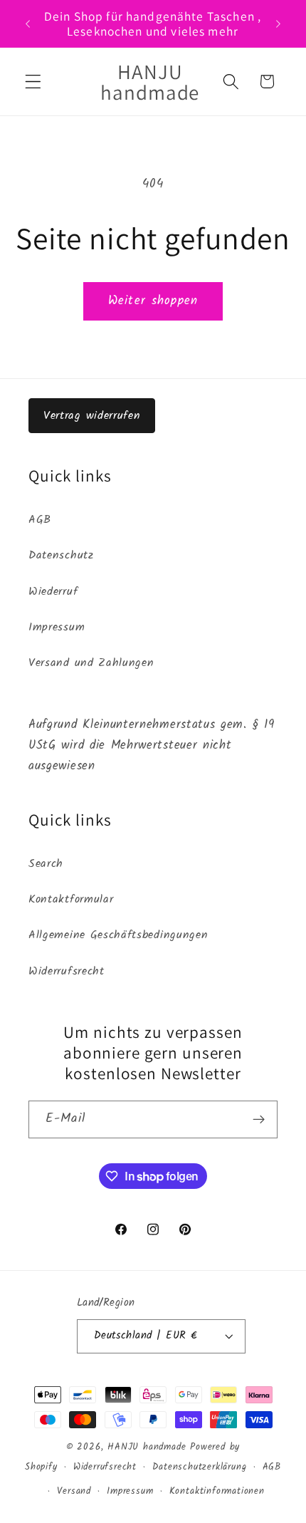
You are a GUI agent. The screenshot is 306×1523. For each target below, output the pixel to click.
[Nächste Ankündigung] (278, 23)
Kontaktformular (70, 899)
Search (45, 864)
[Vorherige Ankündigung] (27, 23)
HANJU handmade (146, 1447)
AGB (39, 520)
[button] (33, 81)
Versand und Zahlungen (91, 663)
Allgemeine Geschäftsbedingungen (118, 935)
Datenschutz (61, 555)
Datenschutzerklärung (199, 1467)
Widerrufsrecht (66, 971)
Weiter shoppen (153, 301)
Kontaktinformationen (217, 1492)
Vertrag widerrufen (91, 416)
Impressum (56, 627)
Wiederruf (53, 592)
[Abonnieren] (259, 1120)
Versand (74, 1492)
